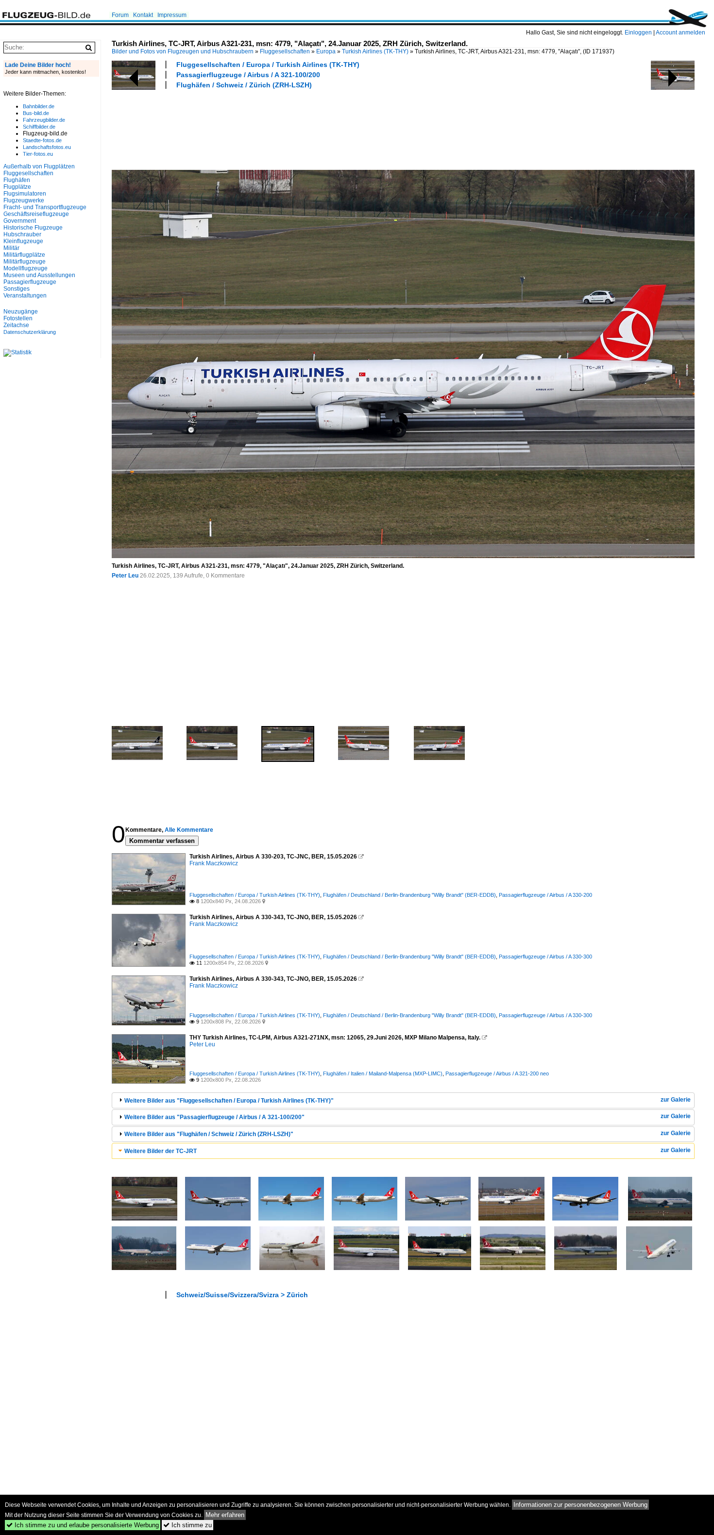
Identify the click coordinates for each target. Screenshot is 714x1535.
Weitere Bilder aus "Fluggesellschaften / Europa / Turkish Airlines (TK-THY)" (229, 1100)
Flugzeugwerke (23, 200)
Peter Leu (125, 575)
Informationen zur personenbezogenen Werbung (580, 1504)
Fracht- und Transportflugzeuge (44, 207)
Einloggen (638, 32)
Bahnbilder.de (38, 106)
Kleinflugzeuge (23, 241)
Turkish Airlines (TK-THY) (375, 51)
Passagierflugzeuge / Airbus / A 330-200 (545, 895)
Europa (326, 51)
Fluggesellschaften (285, 51)
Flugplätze (17, 186)
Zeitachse (16, 325)
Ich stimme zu (187, 1525)
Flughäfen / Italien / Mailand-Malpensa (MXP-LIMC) (382, 1073)
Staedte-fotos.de (42, 140)
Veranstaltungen (25, 295)
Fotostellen (18, 318)
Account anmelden (680, 32)
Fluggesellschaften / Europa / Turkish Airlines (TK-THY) (267, 64)
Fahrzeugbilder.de (44, 120)
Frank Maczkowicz (213, 863)
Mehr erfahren (224, 1514)
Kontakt (143, 15)
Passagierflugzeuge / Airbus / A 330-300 (545, 956)
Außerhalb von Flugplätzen (39, 166)
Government (19, 220)
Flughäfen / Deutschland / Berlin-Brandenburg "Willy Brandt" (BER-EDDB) (409, 895)
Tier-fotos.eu (38, 154)
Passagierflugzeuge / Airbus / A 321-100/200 (248, 75)
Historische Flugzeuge (33, 227)
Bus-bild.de (36, 113)
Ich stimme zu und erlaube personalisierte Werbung (82, 1525)
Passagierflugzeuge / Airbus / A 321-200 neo (497, 1073)
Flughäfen (16, 180)
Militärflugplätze (24, 254)
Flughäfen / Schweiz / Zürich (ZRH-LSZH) (244, 85)
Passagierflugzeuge (29, 282)
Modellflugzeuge (25, 268)
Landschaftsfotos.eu (47, 147)
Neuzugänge (20, 311)
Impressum (172, 15)
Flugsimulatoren (24, 193)
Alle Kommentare (189, 829)
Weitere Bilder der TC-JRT (160, 1151)
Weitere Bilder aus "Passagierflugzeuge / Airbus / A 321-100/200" (214, 1117)
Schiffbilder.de (39, 127)
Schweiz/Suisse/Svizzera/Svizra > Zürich (242, 1295)
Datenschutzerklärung (29, 332)
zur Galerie (676, 1099)
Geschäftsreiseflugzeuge (36, 214)
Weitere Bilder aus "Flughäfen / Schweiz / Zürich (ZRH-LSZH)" (208, 1134)
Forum (120, 15)
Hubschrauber (22, 234)
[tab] (403, 1100)
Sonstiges (16, 288)
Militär (11, 248)
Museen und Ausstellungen (39, 275)
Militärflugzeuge (24, 261)
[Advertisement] (288, 128)
